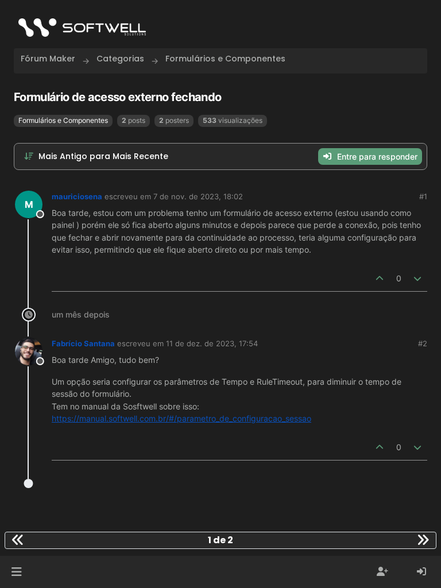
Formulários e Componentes (63, 120)
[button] (16, 571)
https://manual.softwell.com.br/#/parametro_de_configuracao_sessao (181, 418)
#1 (423, 196)
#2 (422, 343)
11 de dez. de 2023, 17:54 (212, 343)
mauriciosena (77, 196)
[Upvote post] (379, 278)
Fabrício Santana (83, 343)
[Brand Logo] (82, 27)
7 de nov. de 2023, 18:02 (198, 196)
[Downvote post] (418, 278)
